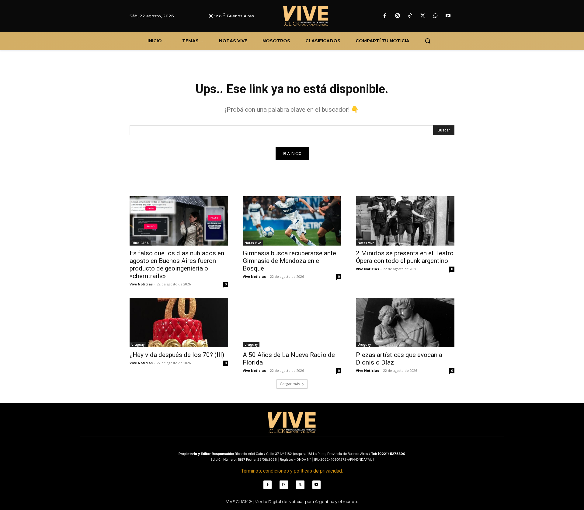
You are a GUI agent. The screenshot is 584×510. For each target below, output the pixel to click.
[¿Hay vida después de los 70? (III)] (179, 322)
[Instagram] (397, 16)
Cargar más (290, 383)
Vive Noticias (141, 284)
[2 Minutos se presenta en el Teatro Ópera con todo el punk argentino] (405, 221)
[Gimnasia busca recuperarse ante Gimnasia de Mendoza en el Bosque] (292, 221)
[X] (422, 16)
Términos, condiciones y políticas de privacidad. (292, 471)
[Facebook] (384, 16)
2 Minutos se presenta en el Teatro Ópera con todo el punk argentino (405, 257)
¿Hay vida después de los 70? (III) (177, 354)
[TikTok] (410, 16)
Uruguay (137, 344)
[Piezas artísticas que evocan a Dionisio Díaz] (405, 322)
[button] (428, 41)
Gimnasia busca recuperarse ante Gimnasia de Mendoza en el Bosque (289, 261)
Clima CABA (140, 243)
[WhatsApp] (435, 16)
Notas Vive (253, 243)
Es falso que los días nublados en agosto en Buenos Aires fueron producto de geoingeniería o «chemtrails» (177, 265)
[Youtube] (448, 16)
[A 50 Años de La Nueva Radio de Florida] (292, 322)
